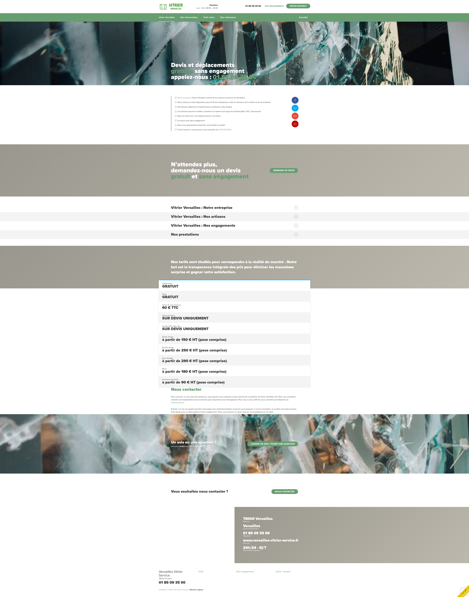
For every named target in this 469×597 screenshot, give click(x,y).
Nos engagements (274, 6)
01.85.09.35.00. (225, 129)
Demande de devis (283, 170)
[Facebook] (295, 100)
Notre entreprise (184, 98)
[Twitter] (295, 108)
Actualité (303, 17)
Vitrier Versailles (167, 17)
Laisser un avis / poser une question (273, 444)
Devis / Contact (283, 571)
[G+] (295, 116)
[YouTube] (295, 123)
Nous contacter (284, 491)
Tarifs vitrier (209, 17)
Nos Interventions (189, 17)
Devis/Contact (298, 6)
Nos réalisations (228, 17)
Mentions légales (196, 590)
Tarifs (200, 571)
